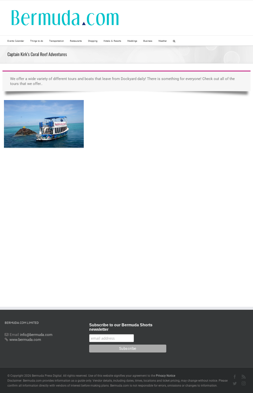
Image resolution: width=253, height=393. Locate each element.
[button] (174, 40)
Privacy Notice (165, 375)
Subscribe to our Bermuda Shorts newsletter (120, 327)
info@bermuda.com (36, 334)
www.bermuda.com (25, 339)
